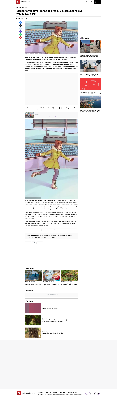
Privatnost (63, 392)
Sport (55, 1)
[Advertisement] (51, 89)
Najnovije (85, 38)
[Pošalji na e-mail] (20, 28)
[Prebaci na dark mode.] (86, 1)
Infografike (73, 1)
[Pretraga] (89, 1)
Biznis (38, 1)
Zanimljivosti (24, 7)
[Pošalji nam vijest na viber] (94, 393)
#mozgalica (28, 242)
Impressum (48, 392)
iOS (56, 235)
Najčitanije (30, 268)
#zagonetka (40, 242)
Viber (49, 237)
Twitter (70, 235)
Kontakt (55, 392)
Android (52, 235)
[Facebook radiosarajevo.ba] (86, 393)
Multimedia (66, 1)
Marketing (40, 392)
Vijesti (33, 1)
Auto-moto (60, 1)
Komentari (29, 291)
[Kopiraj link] (20, 37)
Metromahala (44, 1)
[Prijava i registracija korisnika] (92, 1)
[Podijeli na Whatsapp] (20, 34)
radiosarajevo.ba (50, 394)
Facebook (28, 237)
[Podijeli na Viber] (20, 31)
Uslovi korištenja (72, 392)
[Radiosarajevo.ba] (26, 393)
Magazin (50, 1)
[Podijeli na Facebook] (20, 22)
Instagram (35, 237)
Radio (79, 1)
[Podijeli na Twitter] (20, 25)
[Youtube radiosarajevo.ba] (98, 393)
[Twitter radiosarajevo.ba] (90, 393)
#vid (34, 242)
